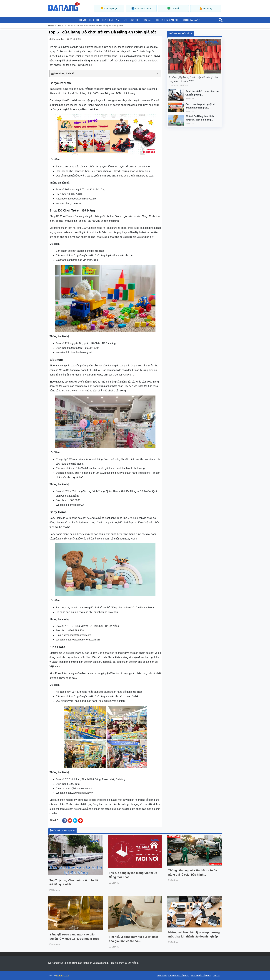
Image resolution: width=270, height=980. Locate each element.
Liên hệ (216, 975)
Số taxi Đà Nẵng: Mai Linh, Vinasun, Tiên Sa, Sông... (199, 118)
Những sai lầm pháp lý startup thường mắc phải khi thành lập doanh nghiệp (194, 934)
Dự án (147, 20)
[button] (220, 20)
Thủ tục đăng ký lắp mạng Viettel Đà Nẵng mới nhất (133, 875)
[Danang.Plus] (64, 6)
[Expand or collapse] (157, 74)
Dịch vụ (81, 20)
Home (51, 25)
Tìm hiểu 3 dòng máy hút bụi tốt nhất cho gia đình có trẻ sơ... (133, 939)
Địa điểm (107, 20)
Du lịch (94, 20)
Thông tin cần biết (167, 20)
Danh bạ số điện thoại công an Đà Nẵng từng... (202, 93)
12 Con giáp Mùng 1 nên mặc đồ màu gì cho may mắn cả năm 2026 (193, 79)
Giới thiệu (162, 975)
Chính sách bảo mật (178, 975)
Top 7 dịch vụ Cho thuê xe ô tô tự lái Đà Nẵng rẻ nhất (74, 882)
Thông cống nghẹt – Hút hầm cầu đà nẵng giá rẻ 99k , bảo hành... (192, 872)
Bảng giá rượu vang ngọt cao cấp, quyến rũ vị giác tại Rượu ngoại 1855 (74, 936)
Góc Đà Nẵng (191, 20)
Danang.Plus (62, 975)
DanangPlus (58, 39)
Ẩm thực (121, 20)
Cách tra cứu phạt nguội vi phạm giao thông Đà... (200, 106)
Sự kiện (135, 20)
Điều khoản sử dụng (201, 975)
